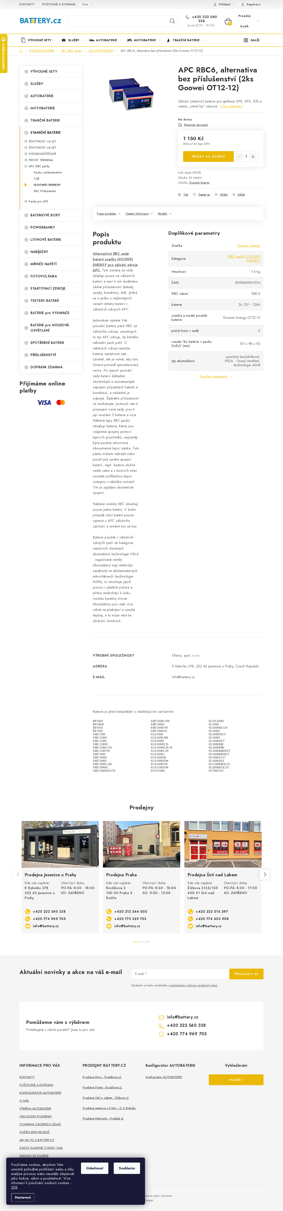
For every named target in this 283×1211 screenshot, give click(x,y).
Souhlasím (127, 1168)
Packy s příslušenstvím (48, 172)
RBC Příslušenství (45, 191)
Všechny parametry (213, 376)
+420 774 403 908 (212, 918)
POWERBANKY (42, 227)
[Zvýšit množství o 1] (253, 156)
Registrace (253, 4)
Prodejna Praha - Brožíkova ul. (102, 1087)
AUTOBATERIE (42, 96)
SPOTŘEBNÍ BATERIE (47, 342)
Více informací (231, 106)
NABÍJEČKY (39, 251)
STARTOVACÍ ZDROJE (48, 288)
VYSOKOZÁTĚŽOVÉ (42, 154)
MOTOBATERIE (42, 108)
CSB (37, 179)
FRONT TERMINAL (41, 160)
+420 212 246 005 (130, 911)
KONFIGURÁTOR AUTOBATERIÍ (40, 1093)
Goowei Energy (199, 183)
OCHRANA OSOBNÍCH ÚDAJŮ (40, 1124)
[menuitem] (39, 40)
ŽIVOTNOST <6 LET (42, 141)
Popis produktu (106, 214)
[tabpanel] (60, 877)
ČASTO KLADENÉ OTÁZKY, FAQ (41, 1148)
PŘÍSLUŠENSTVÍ (43, 355)
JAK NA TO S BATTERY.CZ (36, 1140)
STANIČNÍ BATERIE (45, 132)
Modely (162, 214)
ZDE (14, 1187)
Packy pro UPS (38, 201)
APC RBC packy (39, 166)
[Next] (265, 874)
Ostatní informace (137, 214)
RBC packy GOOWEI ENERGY (244, 258)
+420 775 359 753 (130, 918)
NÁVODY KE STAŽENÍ (33, 1156)
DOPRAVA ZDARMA (46, 367)
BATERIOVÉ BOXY (45, 215)
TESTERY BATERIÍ (44, 300)
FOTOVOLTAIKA (43, 276)
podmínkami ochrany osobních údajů (194, 985)
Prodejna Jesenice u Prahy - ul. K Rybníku (109, 1108)
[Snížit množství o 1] (239, 156)
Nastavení (23, 1197)
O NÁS (24, 1101)
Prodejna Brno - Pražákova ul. (102, 1077)
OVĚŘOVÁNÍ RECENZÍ (34, 1132)
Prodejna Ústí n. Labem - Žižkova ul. (106, 1098)
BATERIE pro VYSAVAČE (49, 313)
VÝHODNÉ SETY (43, 71)
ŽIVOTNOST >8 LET (42, 148)
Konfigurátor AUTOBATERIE (164, 1077)
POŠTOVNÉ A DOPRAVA (59, 4)
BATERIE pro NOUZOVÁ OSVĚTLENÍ (49, 328)
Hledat (172, 21)
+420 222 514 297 (212, 911)
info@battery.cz (46, 926)
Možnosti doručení (196, 125)
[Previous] (18, 874)
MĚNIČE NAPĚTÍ (43, 264)
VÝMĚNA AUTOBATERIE (35, 1108)
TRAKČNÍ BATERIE (45, 120)
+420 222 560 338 (204, 19)
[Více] (252, 40)
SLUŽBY (36, 83)
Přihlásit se (246, 974)
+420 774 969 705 (49, 918)
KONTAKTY (26, 4)
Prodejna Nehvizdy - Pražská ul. (103, 1118)
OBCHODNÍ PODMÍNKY (35, 1116)
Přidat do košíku (208, 156)
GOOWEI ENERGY (47, 185)
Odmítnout (94, 1168)
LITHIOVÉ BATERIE (45, 239)
